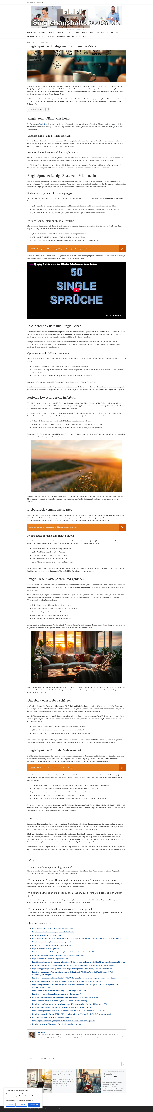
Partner (47, 141)
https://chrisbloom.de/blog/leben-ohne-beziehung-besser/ (51, 942)
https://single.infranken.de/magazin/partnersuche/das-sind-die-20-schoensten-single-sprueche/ (63, 1021)
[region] (23, 1098)
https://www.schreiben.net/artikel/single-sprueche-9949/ (51, 959)
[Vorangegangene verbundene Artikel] (119, 1064)
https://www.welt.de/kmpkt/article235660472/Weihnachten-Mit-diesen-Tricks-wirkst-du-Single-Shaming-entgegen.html (72, 1014)
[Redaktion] (32, 1035)
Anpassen (10, 1104)
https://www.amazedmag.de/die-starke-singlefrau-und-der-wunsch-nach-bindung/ (59, 1001)
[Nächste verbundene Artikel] (123, 1064)
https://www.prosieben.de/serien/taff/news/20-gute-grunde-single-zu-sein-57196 (59, 991)
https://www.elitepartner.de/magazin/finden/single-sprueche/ (52, 1017)
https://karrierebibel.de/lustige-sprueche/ (45, 949)
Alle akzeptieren (34, 1104)
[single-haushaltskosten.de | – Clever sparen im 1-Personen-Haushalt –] (76, 16)
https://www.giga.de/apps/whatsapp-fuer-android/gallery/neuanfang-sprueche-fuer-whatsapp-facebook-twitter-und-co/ (72, 969)
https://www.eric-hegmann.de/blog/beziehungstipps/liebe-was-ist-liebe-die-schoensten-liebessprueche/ (66, 981)
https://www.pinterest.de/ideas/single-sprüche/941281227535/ (53, 932)
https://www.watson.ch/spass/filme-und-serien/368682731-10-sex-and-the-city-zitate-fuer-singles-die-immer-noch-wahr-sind (74, 978)
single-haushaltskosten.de (39, 1109)
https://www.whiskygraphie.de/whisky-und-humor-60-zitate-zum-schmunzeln (58, 955)
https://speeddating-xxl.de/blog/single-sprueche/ (48, 935)
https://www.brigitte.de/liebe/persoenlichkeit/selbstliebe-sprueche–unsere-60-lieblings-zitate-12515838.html (68, 1011)
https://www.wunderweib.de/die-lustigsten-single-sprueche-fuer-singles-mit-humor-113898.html (64, 952)
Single (113, 127)
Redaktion (41, 1032)
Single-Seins (43, 124)
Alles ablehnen (21, 1104)
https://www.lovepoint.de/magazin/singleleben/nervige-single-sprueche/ (56, 994)
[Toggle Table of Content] (46, 109)
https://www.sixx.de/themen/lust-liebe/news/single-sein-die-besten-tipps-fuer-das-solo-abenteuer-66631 (67, 997)
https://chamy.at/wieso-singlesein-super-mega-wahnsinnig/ (52, 945)
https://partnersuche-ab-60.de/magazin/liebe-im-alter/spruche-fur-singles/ (56, 1024)
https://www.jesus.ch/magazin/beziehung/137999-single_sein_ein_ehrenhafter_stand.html (62, 1007)
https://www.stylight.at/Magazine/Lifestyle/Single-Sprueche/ (52, 928)
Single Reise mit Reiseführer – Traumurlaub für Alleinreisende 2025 (113, 1074)
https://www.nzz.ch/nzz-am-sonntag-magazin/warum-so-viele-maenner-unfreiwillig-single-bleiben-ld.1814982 (69, 1004)
